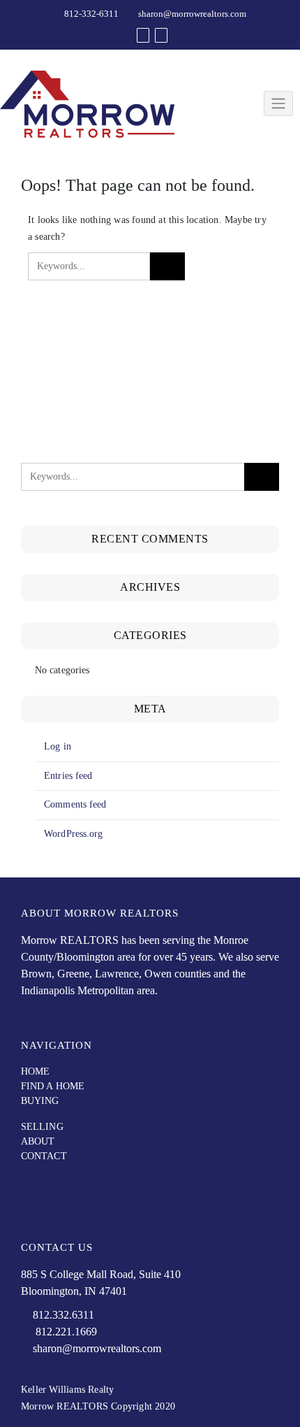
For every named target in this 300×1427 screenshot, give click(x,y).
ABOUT (38, 1141)
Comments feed (75, 804)
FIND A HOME (52, 1086)
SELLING (42, 1126)
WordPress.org (73, 834)
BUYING (40, 1101)
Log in (57, 746)
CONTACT (44, 1156)
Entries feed (68, 775)
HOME (35, 1071)
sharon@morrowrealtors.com (192, 13)
